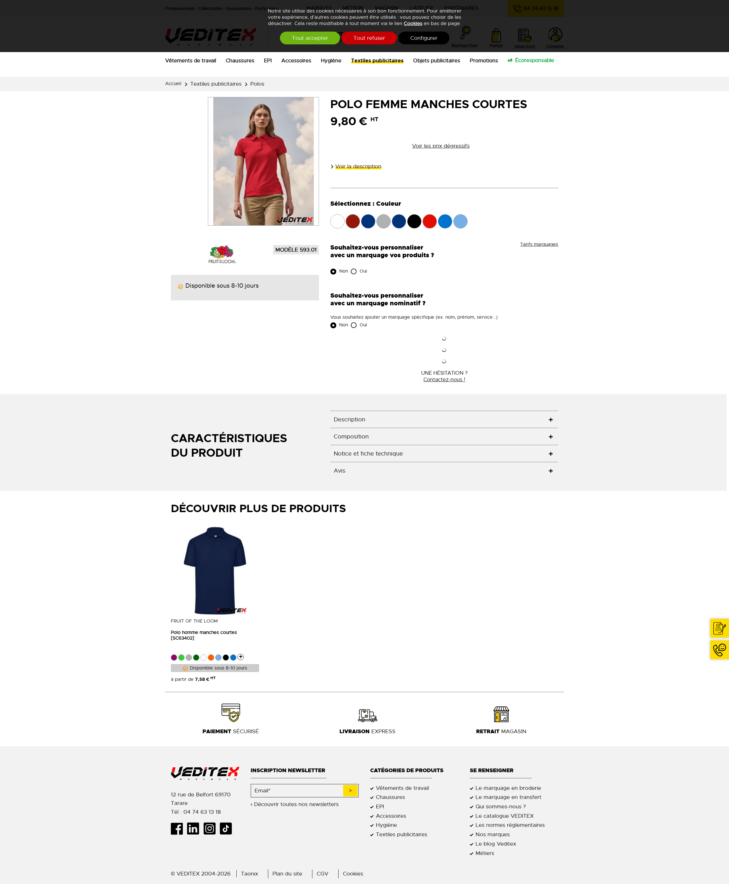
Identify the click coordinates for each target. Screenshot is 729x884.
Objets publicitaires (436, 60)
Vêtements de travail (190, 60)
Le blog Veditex (496, 843)
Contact (719, 628)
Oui (362, 271)
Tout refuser (369, 38)
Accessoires (296, 60)
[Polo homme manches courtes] (215, 571)
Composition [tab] (351, 436)
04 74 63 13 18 (719, 649)
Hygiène (331, 60)
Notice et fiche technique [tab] (368, 453)
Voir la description (358, 166)
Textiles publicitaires (377, 60)
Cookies (413, 23)
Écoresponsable (534, 60)
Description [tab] (349, 419)
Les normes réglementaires (510, 825)
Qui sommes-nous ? (501, 806)
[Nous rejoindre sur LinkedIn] (195, 828)
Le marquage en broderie (508, 788)
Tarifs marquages (539, 244)
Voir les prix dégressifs (441, 145)
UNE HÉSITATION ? (444, 376)
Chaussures (240, 60)
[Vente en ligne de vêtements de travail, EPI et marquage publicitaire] (205, 773)
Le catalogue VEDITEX (505, 815)
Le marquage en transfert (508, 797)
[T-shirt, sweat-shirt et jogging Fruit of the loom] (222, 254)
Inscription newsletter (288, 770)
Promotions (484, 60)
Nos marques (493, 834)
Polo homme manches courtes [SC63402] (204, 635)
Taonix (249, 873)
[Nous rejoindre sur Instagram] (211, 828)
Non (343, 271)
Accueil (173, 83)
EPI (268, 60)
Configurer (423, 38)
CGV (322, 873)
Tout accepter (310, 38)
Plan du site (287, 873)
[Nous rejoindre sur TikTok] (228, 828)
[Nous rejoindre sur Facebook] (179, 828)
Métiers (485, 853)
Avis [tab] (339, 470)
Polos (257, 83)
